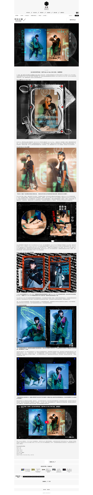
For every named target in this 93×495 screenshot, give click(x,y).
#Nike (24, 476)
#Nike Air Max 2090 (41, 476)
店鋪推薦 (48, 12)
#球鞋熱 (40, 15)
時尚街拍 (28, 12)
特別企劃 (35, 12)
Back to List (72, 20)
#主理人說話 (27, 15)
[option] (46, 44)
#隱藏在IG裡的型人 (33, 15)
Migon (23, 452)
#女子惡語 (44, 15)
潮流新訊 (41, 12)
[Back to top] (89, 491)
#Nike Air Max (28, 476)
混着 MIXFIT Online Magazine (46, 6)
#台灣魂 (22, 15)
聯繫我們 (62, 12)
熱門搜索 (16, 15)
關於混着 (55, 12)
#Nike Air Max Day (34, 476)
